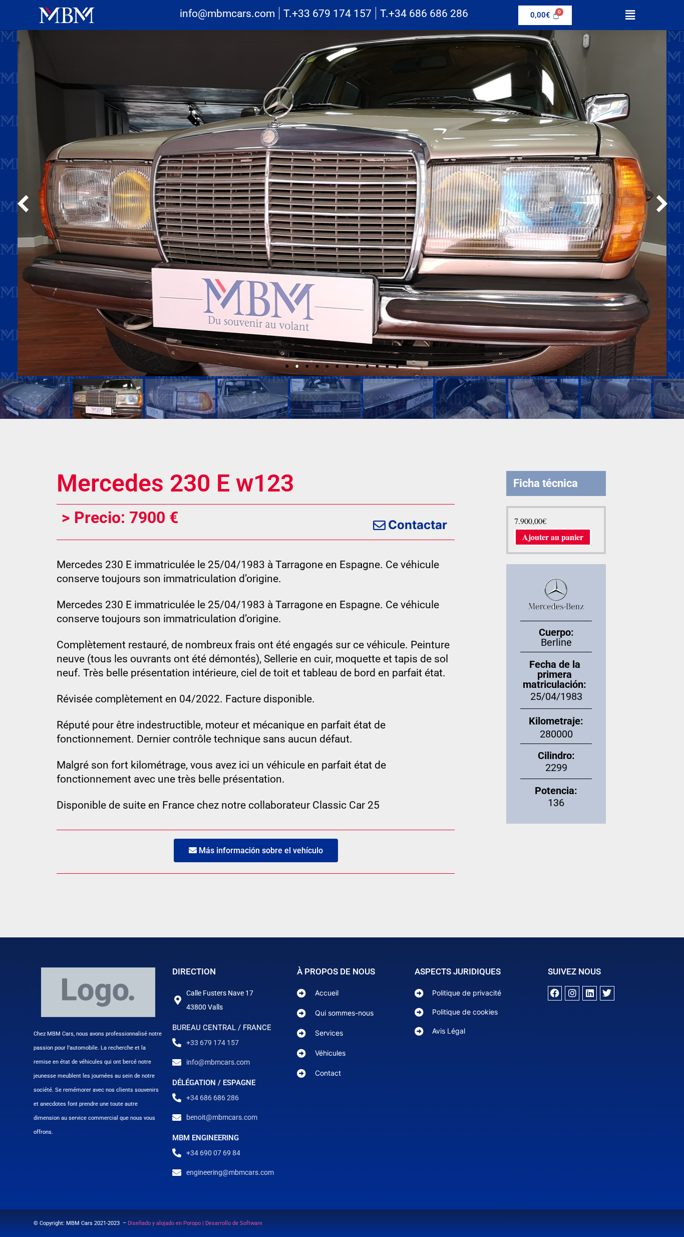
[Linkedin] (589, 993)
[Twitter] (607, 993)
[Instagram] (572, 993)
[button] (629, 15)
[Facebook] (555, 993)
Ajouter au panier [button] (552, 537)
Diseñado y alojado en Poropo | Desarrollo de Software (195, 1223)
